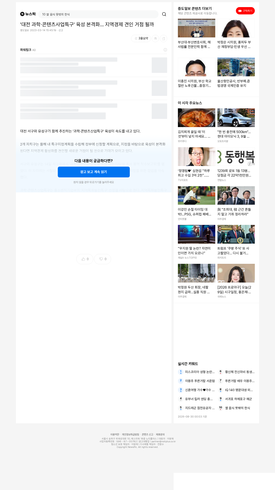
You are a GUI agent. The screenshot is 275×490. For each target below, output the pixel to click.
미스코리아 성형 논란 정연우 (200, 372)
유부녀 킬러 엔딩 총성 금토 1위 (200, 399)
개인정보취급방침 (130, 434)
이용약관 (114, 434)
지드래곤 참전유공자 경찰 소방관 (200, 408)
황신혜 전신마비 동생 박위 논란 (240, 372)
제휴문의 (160, 434)
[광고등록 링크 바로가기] (165, 50)
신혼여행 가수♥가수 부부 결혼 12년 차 (200, 390)
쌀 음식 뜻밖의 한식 (237, 408)
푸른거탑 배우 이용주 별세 (240, 381)
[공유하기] (163, 38)
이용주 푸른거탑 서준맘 (200, 381)
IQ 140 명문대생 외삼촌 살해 (240, 390)
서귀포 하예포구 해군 (238, 399)
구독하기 (246, 10)
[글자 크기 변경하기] (155, 38)
